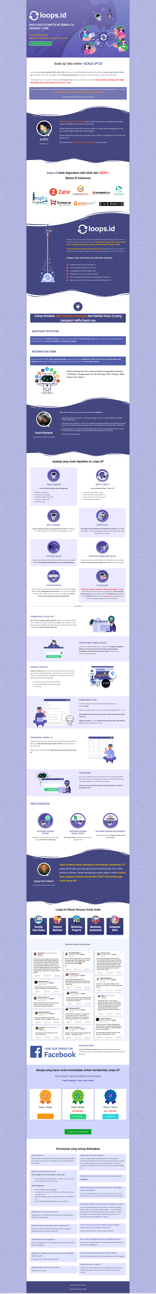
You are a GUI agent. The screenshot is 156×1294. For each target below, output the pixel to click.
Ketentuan (78, 1289)
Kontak (84, 1289)
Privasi (71, 1289)
